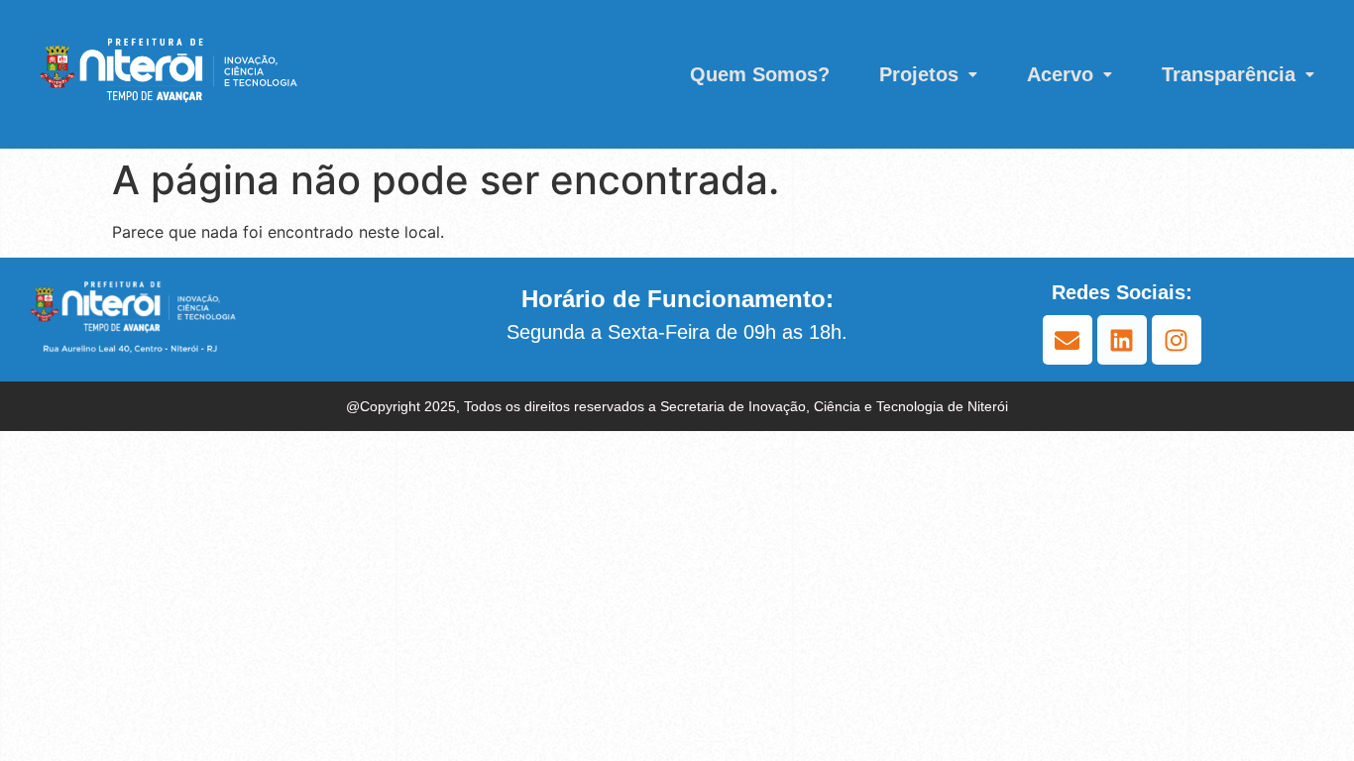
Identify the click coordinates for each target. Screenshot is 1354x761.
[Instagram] (1176, 340)
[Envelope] (1067, 340)
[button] (928, 74)
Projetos (919, 74)
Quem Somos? (760, 74)
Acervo (1060, 74)
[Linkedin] (1122, 340)
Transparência (1229, 74)
